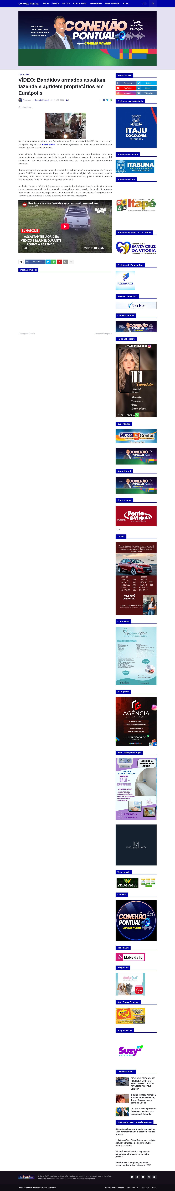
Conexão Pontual (28, 3)
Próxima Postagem (102, 334)
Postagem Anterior (27, 334)
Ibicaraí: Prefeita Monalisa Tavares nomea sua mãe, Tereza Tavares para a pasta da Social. (143, 1099)
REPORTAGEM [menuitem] (96, 3)
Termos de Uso (133, 1187)
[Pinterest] (59, 262)
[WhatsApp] (111, 100)
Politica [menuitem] (66, 3)
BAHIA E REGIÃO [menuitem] (80, 3)
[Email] (65, 262)
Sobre (154, 1187)
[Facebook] (104, 100)
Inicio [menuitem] (46, 3)
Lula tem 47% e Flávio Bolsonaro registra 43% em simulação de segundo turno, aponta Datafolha (135, 1143)
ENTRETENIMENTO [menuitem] (112, 3)
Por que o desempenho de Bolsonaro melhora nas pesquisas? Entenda (144, 1111)
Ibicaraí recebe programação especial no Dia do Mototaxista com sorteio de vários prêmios (135, 1132)
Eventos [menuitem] (55, 3)
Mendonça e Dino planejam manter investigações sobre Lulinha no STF (133, 1164)
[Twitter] (107, 100)
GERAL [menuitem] (126, 3)
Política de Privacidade (114, 1187)
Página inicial (23, 74)
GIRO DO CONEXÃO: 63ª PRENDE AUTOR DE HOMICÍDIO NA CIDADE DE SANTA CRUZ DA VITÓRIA (143, 1083)
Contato (145, 1187)
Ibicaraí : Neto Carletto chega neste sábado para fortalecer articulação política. (133, 1154)
